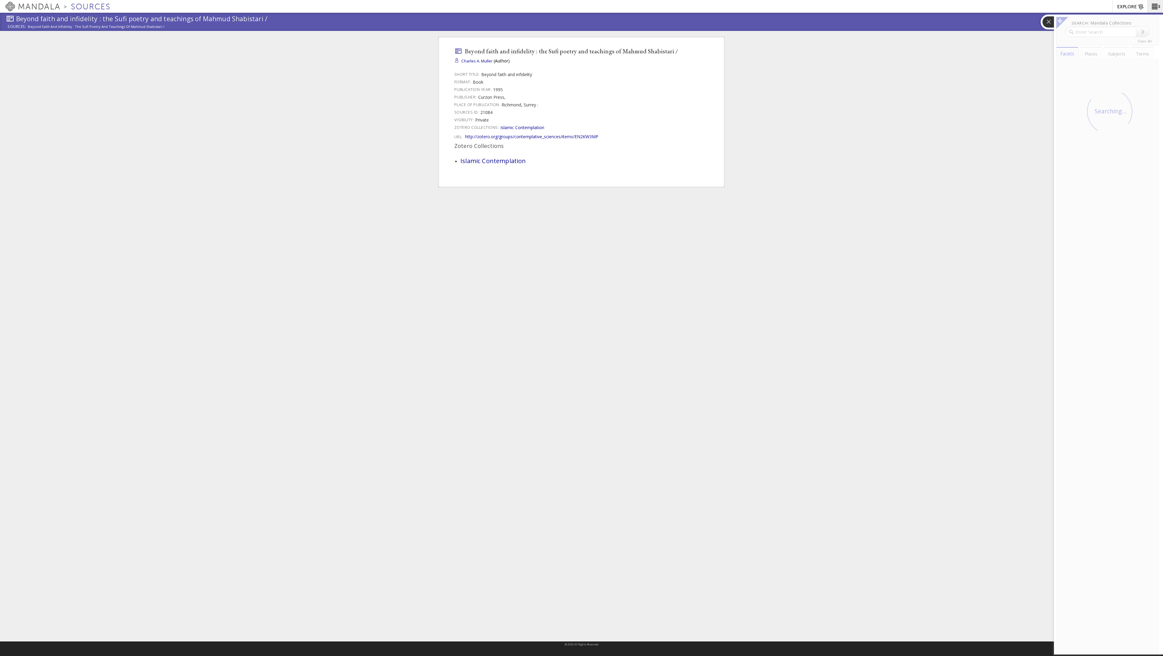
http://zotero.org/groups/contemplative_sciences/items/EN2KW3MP (531, 136)
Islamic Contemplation (522, 127)
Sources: (17, 27)
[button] (1155, 6)
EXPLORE (1127, 7)
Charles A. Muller (476, 61)
